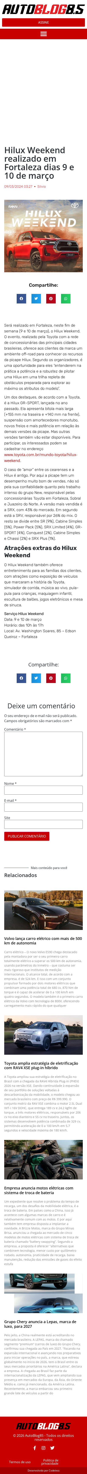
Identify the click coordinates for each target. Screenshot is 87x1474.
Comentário (15, 729)
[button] (43, 34)
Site (7, 817)
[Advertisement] (43, 91)
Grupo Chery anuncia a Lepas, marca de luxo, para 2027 (40, 1324)
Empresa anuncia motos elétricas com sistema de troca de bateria (38, 1190)
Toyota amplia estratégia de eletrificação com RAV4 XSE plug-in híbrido (41, 1065)
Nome (10, 783)
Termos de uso (20, 1462)
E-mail (10, 800)
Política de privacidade (49, 1461)
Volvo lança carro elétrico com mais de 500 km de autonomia (43, 941)
